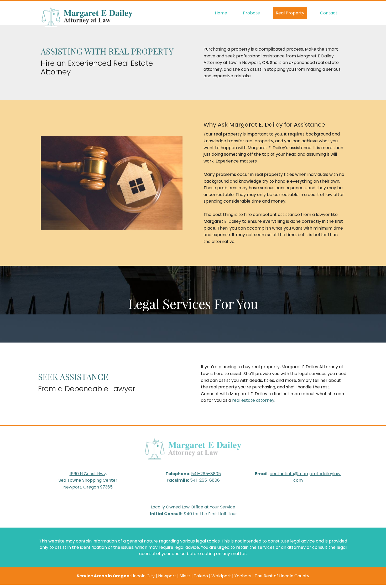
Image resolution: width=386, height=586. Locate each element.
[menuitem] (221, 13)
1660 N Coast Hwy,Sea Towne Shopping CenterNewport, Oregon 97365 (88, 480)
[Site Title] (87, 13)
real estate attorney (253, 400)
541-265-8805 (206, 474)
